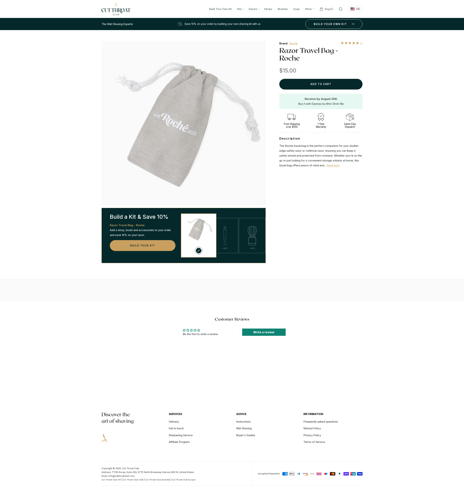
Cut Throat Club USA (133, 480)
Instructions (243, 421)
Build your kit (142, 245)
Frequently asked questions (320, 421)
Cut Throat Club (130, 468)
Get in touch (176, 428)
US (357, 9)
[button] (240, 9)
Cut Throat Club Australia (157, 480)
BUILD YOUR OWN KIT (330, 24)
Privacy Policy (312, 435)
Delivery (174, 421)
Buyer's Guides (245, 435)
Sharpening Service (181, 435)
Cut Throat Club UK (111, 480)
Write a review (263, 332)
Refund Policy (312, 428)
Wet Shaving (244, 428)
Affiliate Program (179, 442)
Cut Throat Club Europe (184, 480)
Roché (293, 43)
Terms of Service (314, 442)
